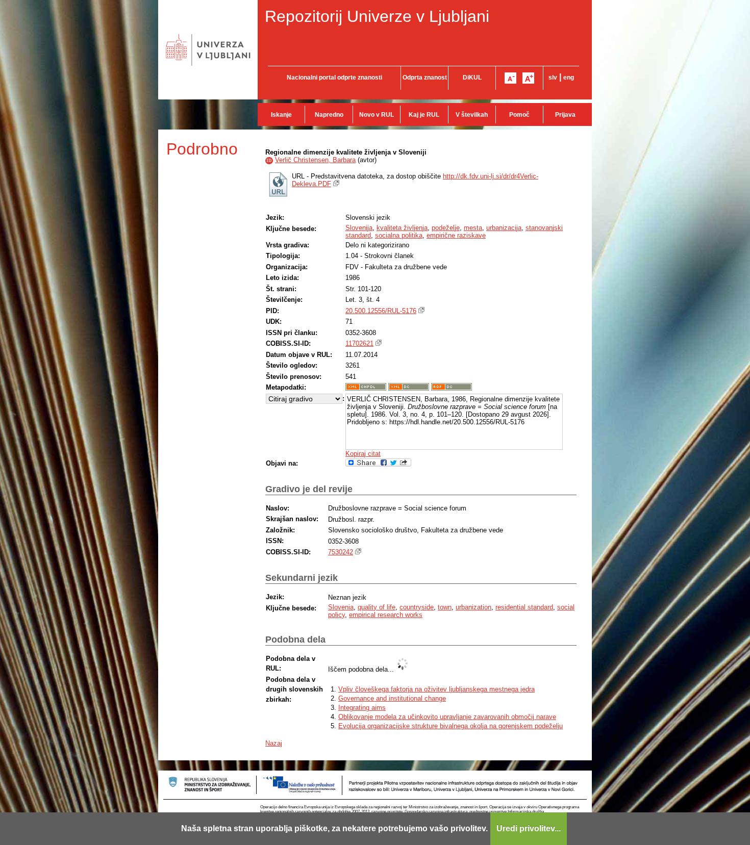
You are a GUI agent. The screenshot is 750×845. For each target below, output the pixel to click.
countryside (416, 607)
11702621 (359, 343)
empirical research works (385, 615)
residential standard (524, 607)
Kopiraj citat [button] (363, 453)
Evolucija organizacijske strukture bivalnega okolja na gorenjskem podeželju (450, 726)
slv (552, 77)
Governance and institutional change (392, 698)
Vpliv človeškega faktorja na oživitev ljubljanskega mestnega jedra (436, 689)
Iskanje (281, 114)
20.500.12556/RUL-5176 (380, 311)
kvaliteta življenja (402, 228)
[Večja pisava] (528, 78)
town (445, 607)
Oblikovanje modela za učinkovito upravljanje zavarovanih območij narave (447, 717)
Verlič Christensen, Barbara (315, 160)
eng (568, 77)
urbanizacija (503, 228)
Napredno (329, 114)
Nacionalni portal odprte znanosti (334, 77)
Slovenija (358, 228)
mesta (473, 228)
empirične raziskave (456, 235)
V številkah (472, 114)
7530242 (340, 552)
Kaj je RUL (424, 114)
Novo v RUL (376, 114)
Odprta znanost (425, 77)
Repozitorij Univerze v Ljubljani (377, 16)
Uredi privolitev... (528, 828)
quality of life (376, 607)
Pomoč (519, 114)
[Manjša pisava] (510, 78)
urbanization (473, 607)
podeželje (446, 228)
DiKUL (472, 77)
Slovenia (341, 607)
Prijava (565, 114)
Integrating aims (362, 707)
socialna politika (398, 235)
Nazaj (273, 743)
